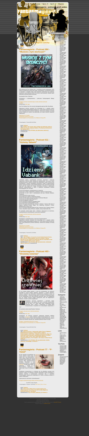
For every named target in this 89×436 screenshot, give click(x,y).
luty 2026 (62, 46)
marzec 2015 (62, 194)
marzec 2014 (62, 208)
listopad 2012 (62, 226)
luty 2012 (62, 236)
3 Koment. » (35, 341)
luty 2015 (62, 195)
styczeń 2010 (63, 264)
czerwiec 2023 (63, 82)
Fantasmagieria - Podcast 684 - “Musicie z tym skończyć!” (34, 50)
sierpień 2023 (62, 80)
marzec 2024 (62, 72)
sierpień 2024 (62, 67)
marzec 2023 (62, 85)
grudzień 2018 (63, 143)
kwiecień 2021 (63, 112)
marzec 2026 (62, 45)
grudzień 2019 (63, 129)
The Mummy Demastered (45, 128)
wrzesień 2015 (63, 188)
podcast (50, 126)
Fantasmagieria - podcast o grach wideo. (50, 7)
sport (61, 322)
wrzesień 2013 (63, 215)
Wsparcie (61, 4)
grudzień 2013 (63, 211)
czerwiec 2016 (63, 178)
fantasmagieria (31, 238)
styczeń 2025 (63, 60)
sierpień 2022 (62, 94)
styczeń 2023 (63, 88)
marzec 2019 (62, 140)
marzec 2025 (62, 58)
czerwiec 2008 (63, 286)
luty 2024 (62, 73)
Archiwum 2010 (63, 347)
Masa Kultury (62, 360)
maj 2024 (62, 70)
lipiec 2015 (62, 190)
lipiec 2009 (62, 272)
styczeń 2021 (63, 115)
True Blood (33, 391)
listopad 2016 (62, 171)
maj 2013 (62, 219)
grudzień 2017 (63, 157)
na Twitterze (37, 117)
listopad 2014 (62, 199)
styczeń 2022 (63, 101)
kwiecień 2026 (63, 44)
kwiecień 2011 (63, 248)
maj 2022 (62, 97)
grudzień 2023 (63, 75)
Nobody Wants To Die (30, 240)
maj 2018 (62, 151)
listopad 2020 (62, 117)
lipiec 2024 (62, 68)
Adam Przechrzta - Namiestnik (30, 331)
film (37, 242)
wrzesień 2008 (63, 283)
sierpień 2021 (62, 107)
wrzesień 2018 (63, 147)
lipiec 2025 (62, 54)
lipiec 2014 (62, 204)
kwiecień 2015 (63, 193)
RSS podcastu (63, 341)
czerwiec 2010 (63, 259)
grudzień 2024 (63, 61)
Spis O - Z (53, 4)
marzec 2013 (62, 222)
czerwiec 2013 (63, 218)
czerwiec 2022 (63, 96)
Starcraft (23, 336)
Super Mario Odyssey (40, 336)
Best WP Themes (57, 402)
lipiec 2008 (62, 285)
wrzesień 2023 (63, 79)
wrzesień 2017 (63, 161)
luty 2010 (62, 263)
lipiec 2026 (62, 40)
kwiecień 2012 (63, 234)
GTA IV (38, 390)
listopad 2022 (62, 90)
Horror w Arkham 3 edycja (42, 238)
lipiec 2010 (62, 258)
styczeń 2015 (63, 196)
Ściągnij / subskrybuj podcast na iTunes (28, 321)
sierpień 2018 (62, 148)
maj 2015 (62, 192)
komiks (47, 340)
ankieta (61, 296)
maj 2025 (62, 56)
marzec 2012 (62, 235)
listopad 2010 (62, 253)
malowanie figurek (62, 314)
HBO (41, 390)
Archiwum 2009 (63, 346)
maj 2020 (62, 124)
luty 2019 (62, 141)
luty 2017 (62, 168)
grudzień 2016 (63, 170)
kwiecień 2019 (63, 139)
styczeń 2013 (63, 224)
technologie (28, 341)
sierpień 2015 (62, 189)
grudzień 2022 (63, 89)
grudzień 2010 (63, 252)
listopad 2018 (62, 144)
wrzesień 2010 (63, 256)
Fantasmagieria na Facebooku (26, 117)
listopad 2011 (62, 239)
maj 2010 (62, 260)
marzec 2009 (62, 276)
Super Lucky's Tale (30, 336)
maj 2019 (62, 138)
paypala (28, 317)
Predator (48, 335)
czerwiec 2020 (63, 123)
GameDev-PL (63, 357)
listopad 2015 (62, 185)
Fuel (30, 390)
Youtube (21, 103)
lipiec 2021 (62, 108)
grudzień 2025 (63, 48)
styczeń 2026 (63, 47)
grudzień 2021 (63, 102)
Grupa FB (43, 117)
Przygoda (62, 319)
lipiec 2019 (62, 136)
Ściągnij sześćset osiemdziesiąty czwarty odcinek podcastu (33, 101)
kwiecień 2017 (63, 166)
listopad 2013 (62, 212)
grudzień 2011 (63, 238)
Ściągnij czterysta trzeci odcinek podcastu (29, 311)
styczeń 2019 (63, 142)
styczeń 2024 (63, 74)
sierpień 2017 (62, 162)
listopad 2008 (62, 280)
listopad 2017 (62, 158)
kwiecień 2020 (63, 125)
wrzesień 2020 (63, 120)
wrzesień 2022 (63, 93)
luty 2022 (62, 100)
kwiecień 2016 (63, 180)
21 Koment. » (44, 392)
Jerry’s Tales (62, 358)
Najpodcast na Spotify (24, 115)
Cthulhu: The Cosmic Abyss (30, 126)
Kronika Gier (62, 359)
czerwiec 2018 (63, 150)
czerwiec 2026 (63, 41)
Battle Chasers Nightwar (45, 331)
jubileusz (61, 309)
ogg (29, 104)
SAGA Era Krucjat (25, 128)
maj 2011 (62, 247)
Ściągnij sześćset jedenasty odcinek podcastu (30, 214)
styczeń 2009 (63, 278)
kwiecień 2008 (63, 289)
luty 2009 (62, 277)
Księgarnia (62, 338)
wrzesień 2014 (63, 202)
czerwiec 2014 (63, 205)
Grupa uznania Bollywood (63, 336)
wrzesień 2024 (63, 66)
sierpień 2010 (62, 257)
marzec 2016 (62, 181)
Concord (25, 238)
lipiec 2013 (62, 217)
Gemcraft (21, 364)
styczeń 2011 (62, 251)
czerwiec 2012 (63, 232)
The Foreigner (34, 337)
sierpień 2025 (62, 53)
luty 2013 (62, 223)
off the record (62, 339)
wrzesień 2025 (63, 52)
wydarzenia (62, 328)
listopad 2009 (62, 267)
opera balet (62, 316)
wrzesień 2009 (63, 270)
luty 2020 (62, 127)
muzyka (61, 315)
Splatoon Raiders (34, 128)
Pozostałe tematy (35, 4)
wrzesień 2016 (63, 174)
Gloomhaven (43, 334)
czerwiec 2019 (63, 137)
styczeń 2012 (63, 237)
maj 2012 (62, 233)
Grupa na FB (62, 334)
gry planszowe (39, 130)
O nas (26, 4)
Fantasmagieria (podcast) (63, 349)
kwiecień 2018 (63, 152)
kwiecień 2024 (63, 71)
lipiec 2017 (62, 163)
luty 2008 (62, 291)
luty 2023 (62, 86)
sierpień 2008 (62, 284)
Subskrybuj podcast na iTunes (26, 116)
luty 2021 (62, 114)
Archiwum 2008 (63, 345)
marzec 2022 (62, 99)
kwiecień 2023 (63, 84)
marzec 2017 (62, 167)
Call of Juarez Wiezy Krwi (29, 388)
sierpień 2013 (62, 216)
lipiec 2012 (62, 231)
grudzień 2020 (63, 116)
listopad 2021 (62, 103)
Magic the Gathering (42, 126)
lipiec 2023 (62, 81)
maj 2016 (62, 179)
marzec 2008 (62, 290)
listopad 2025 (62, 49)
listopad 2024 (62, 62)
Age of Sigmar (27, 237)
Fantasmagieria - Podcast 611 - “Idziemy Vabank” (34, 141)
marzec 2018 (62, 153)
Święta (61, 324)
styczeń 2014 (63, 210)
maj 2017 (62, 165)
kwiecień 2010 (63, 261)
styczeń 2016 (63, 183)
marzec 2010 (62, 262)
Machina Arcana (25, 239)
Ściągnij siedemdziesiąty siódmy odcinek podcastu (31, 380)
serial (61, 321)
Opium (61, 340)
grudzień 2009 (63, 266)
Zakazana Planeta (62, 363)
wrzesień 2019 (63, 134)
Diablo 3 (44, 332)
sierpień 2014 (62, 203)
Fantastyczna (63, 299)
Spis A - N (45, 4)
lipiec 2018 (62, 149)
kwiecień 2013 (63, 220)
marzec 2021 (62, 113)
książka (61, 311)
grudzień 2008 (63, 279)
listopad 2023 (62, 76)
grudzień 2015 (63, 184)
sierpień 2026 (62, 39)
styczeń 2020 (63, 128)
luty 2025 (62, 59)
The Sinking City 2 (25, 129)
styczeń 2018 (63, 156)
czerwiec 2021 (63, 110)
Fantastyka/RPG (63, 302)
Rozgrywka (62, 361)
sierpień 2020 (62, 121)
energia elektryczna (41, 388)
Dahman (26, 125)
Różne (61, 320)
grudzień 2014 (63, 197)
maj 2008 (62, 287)
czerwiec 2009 (63, 273)
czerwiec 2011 (63, 246)
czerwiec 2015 (63, 191)
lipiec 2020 (62, 122)
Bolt (22, 238)
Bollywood (62, 298)
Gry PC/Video (32, 130)
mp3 (26, 104)
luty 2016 (62, 182)
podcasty (45, 130)
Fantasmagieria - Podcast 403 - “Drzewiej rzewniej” (34, 252)
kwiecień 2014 (63, 207)
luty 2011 (62, 250)
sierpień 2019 (62, 135)
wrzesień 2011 (63, 242)
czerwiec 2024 (63, 69)
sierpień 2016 (62, 175)
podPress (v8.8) (47, 403)
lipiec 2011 (62, 245)
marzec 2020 (62, 126)
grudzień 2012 (63, 225)
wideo (61, 327)
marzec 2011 (62, 249)
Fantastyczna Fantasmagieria (63, 352)
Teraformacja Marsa (26, 337)
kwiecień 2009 (63, 275)
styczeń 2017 (63, 169)
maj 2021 (62, 111)
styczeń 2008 (63, 292)
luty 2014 (62, 209)
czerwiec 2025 (63, 55)
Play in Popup (43, 384)
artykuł (61, 297)
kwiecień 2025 (63, 57)
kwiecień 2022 (63, 98)
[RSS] (66, 33)
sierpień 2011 (62, 244)
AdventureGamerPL (64, 356)
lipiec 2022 (62, 95)
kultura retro (62, 312)
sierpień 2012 (62, 230)
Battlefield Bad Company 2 (27, 332)
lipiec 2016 (62, 177)
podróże (61, 318)
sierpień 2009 (62, 271)
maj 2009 (62, 274)
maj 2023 (62, 83)
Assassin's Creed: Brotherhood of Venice (41, 237)
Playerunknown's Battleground (33, 335)
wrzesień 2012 (63, 229)
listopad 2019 (62, 130)
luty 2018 (62, 155)
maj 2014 (62, 206)
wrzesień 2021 (63, 106)
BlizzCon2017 (37, 332)
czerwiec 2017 (63, 164)
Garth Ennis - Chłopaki (34, 334)
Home (20, 4)
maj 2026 (62, 43)
